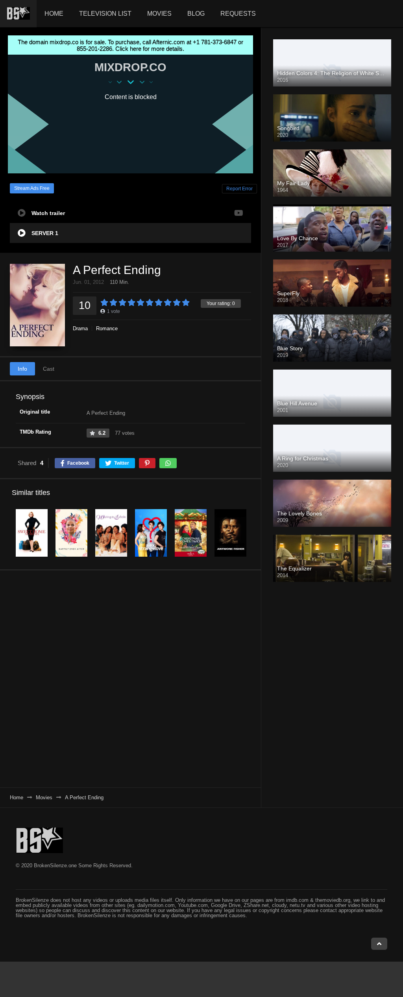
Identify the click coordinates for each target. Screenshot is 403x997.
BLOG (196, 13)
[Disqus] (130, 678)
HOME (53, 13)
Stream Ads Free (32, 188)
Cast (48, 369)
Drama (80, 328)
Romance (107, 328)
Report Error (239, 188)
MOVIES (159, 13)
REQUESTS (238, 13)
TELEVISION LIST (105, 13)
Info (22, 369)
